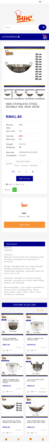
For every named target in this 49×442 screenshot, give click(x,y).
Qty (13, 171)
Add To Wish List (16, 184)
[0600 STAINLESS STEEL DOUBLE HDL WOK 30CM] (24, 66)
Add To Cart (24, 179)
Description (12, 244)
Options (9, 164)
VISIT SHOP (24, 225)
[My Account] (41, 37)
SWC (21, 136)
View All (40, 310)
